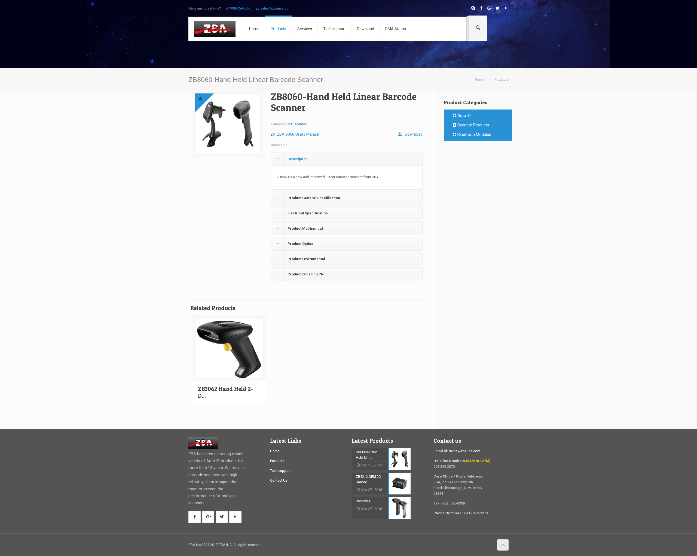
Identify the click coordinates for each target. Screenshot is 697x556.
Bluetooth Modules (473, 134)
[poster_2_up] (228, 124)
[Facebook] (481, 8)
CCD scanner (297, 124)
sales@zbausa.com (276, 8)
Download (412, 134)
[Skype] (473, 8)
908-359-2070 (240, 8)
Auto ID (463, 115)
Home (479, 79)
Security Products (472, 125)
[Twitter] (497, 8)
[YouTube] (506, 8)
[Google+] (489, 8)
